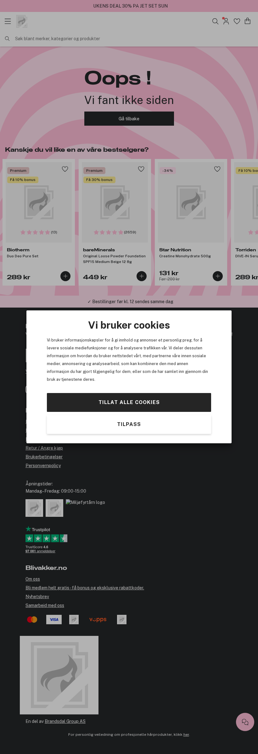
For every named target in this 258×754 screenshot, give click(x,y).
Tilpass (129, 425)
